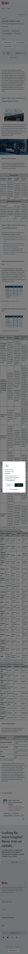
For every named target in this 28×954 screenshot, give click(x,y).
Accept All (19, 485)
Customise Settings (14, 489)
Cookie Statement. (11, 480)
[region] (14, 477)
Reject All (9, 485)
